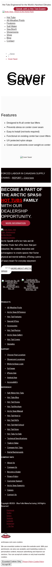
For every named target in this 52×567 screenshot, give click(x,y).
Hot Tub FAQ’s (13, 420)
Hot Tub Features (14, 316)
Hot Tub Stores (13, 402)
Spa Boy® (12, 29)
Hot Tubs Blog (13, 397)
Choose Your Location (16, 355)
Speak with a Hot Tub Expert (30, 9)
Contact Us (12, 494)
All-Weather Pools (16, 20)
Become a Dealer (14, 472)
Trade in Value (12, 443)
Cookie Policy (39, 562)
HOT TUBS (11, 200)
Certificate (11, 285)
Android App (12, 377)
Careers (10, 490)
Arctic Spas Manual (15, 411)
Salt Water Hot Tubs (15, 393)
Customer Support (14, 481)
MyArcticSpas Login (15, 364)
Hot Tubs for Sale (14, 434)
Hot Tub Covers (13, 339)
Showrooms (12, 32)
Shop (9, 35)
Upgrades (11, 344)
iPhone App (11, 373)
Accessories (12, 326)
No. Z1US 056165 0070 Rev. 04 (31, 289)
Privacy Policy (12, 476)
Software (11, 368)
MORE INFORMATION (16, 223)
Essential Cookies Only (11, 562)
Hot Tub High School (15, 425)
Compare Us (12, 467)
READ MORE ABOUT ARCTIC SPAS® (16, 269)
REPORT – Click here (23, 178)
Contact (10, 41)
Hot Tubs (11, 17)
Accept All (6, 564)
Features (11, 23)
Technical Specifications (17, 438)
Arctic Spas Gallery (14, 335)
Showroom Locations (16, 359)
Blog (9, 38)
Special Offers (13, 321)
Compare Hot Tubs (15, 447)
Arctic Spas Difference (16, 312)
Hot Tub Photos (13, 330)
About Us (11, 463)
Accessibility (12, 382)
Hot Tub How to (13, 415)
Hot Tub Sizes (13, 429)
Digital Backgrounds (15, 452)
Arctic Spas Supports (16, 485)
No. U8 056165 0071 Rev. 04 (11, 288)
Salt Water (12, 26)
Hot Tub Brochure (14, 406)
